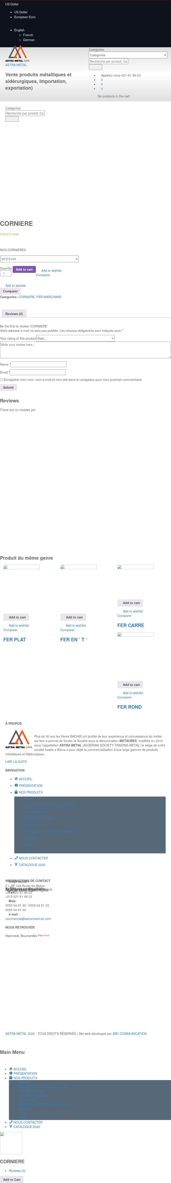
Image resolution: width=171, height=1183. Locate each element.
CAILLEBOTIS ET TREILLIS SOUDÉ (48, 805)
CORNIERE (26, 297)
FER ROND (129, 706)
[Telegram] (23, 872)
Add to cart (24, 269)
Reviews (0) (14, 313)
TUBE (27, 851)
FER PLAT (14, 639)
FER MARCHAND (49, 297)
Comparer (43, 275)
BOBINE (29, 799)
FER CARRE (130, 625)
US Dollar (21, 12)
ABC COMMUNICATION (130, 1033)
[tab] (14, 314)
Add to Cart (11, 1179)
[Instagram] (21, 872)
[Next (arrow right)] (163, 592)
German (29, 39)
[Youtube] (14, 872)
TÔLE (27, 844)
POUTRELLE (32, 825)
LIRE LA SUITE (16, 761)
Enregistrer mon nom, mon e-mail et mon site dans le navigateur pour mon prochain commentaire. (73, 379)
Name (5, 364)
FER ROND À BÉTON (38, 818)
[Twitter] (9, 872)
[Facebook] (6, 872)
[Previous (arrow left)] (8, 592)
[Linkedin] (16, 872)
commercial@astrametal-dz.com (28, 918)
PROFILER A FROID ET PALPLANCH (49, 831)
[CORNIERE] (1, 301)
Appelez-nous (110, 75)
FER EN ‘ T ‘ (73, 639)
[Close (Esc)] (166, 5)
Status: (4, 234)
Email (5, 372)
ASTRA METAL (16, 65)
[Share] (156, 5)
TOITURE (30, 838)
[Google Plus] (11, 872)
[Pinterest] (19, 872)
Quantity (6, 268)
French (28, 35)
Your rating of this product (18, 338)
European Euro (25, 17)
